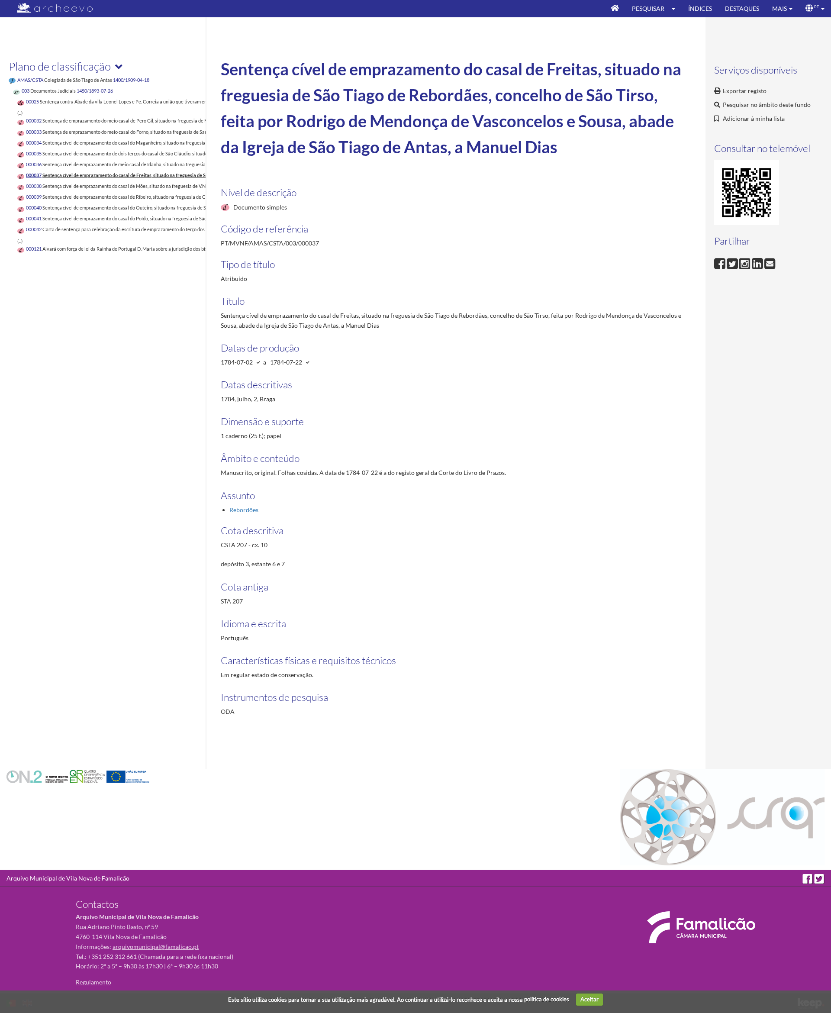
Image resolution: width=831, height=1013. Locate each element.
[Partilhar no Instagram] (745, 262)
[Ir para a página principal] (49, 8)
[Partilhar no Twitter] (733, 262)
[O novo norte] (38, 776)
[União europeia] (127, 776)
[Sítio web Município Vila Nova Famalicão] (701, 927)
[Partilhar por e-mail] (770, 262)
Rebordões (243, 509)
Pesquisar (648, 8)
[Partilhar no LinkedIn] (758, 262)
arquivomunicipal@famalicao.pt (156, 946)
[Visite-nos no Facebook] (808, 878)
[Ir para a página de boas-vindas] (614, 8)
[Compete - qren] (88, 776)
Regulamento (93, 982)
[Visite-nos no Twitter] (819, 878)
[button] (676, 8)
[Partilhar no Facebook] (720, 262)
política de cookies (546, 999)
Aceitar (589, 999)
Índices (700, 8)
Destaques (742, 8)
